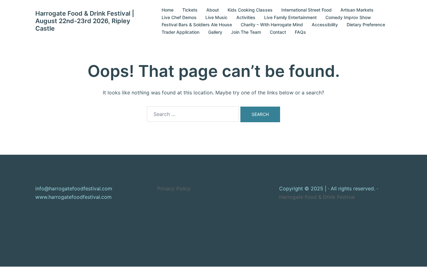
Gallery (215, 32)
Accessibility (325, 24)
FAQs (300, 32)
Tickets (190, 10)
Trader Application (180, 32)
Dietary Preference (366, 24)
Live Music (216, 17)
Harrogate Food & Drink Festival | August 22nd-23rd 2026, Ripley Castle (84, 21)
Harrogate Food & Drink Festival (317, 197)
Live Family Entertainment (290, 17)
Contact (278, 32)
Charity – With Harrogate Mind (272, 24)
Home (167, 10)
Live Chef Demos (179, 17)
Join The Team (246, 32)
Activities (245, 17)
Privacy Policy (174, 188)
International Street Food (306, 10)
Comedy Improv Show (348, 17)
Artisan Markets (357, 10)
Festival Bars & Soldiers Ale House (197, 24)
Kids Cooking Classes (250, 10)
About (212, 10)
